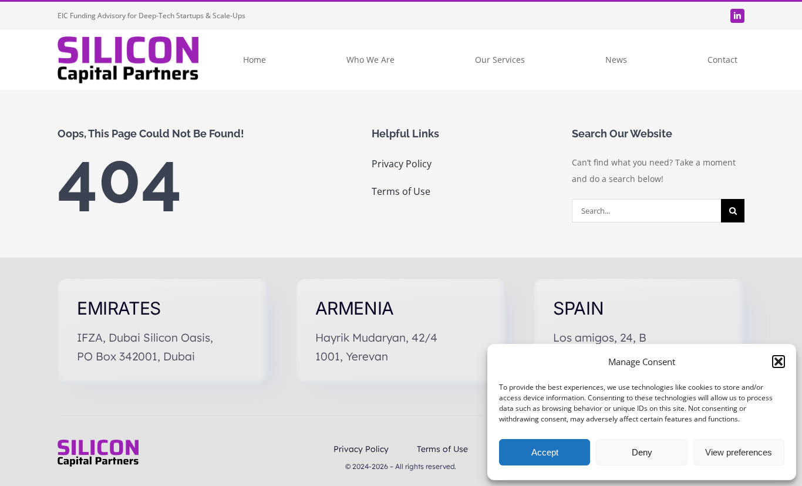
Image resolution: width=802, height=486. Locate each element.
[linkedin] (737, 16)
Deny (642, 452)
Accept (544, 452)
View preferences (738, 452)
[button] (778, 361)
